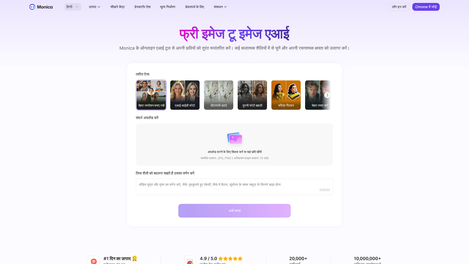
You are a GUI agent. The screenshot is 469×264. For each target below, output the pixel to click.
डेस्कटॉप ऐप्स (142, 7)
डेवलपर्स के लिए (194, 7)
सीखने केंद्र (117, 7)
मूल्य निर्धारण (167, 7)
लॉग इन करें (399, 7)
